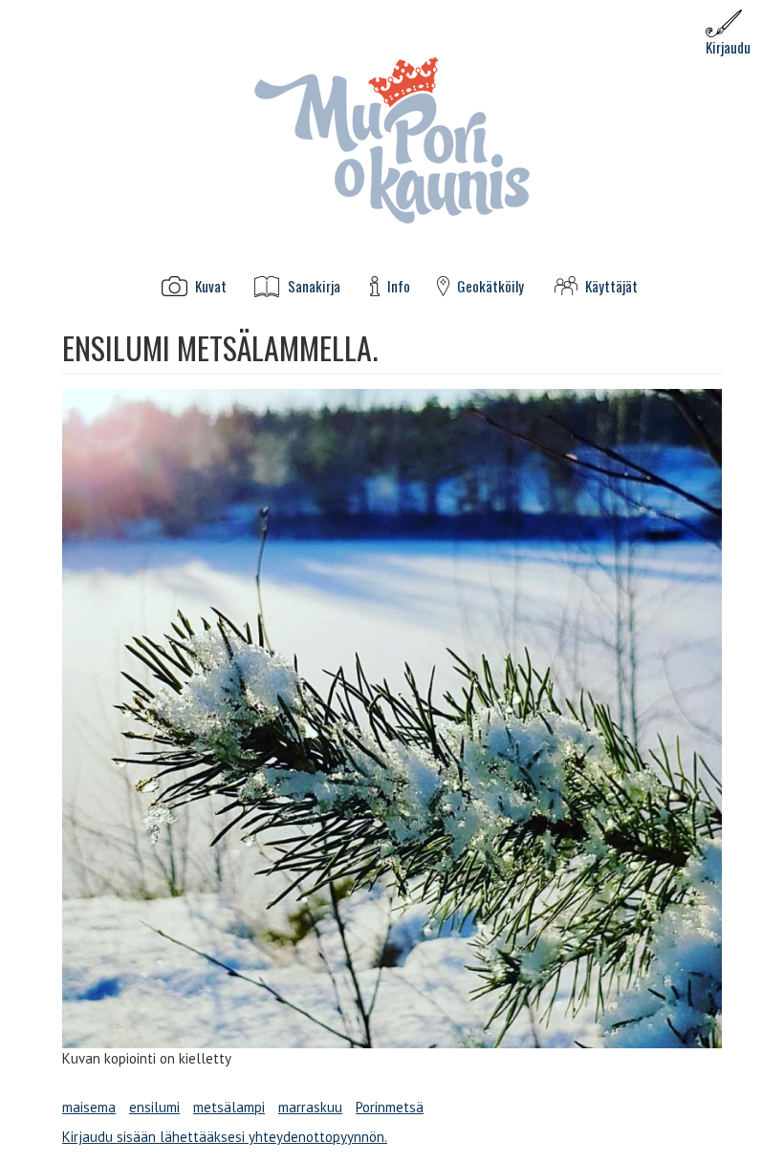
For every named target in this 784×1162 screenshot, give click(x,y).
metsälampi (229, 1107)
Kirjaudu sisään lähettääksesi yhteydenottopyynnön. (224, 1137)
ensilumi (154, 1107)
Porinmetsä (390, 1107)
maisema (89, 1107)
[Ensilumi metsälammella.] (392, 718)
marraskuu (310, 1107)
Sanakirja (314, 286)
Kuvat (211, 286)
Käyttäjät (611, 286)
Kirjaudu (728, 46)
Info (398, 286)
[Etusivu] (392, 139)
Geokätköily (490, 286)
